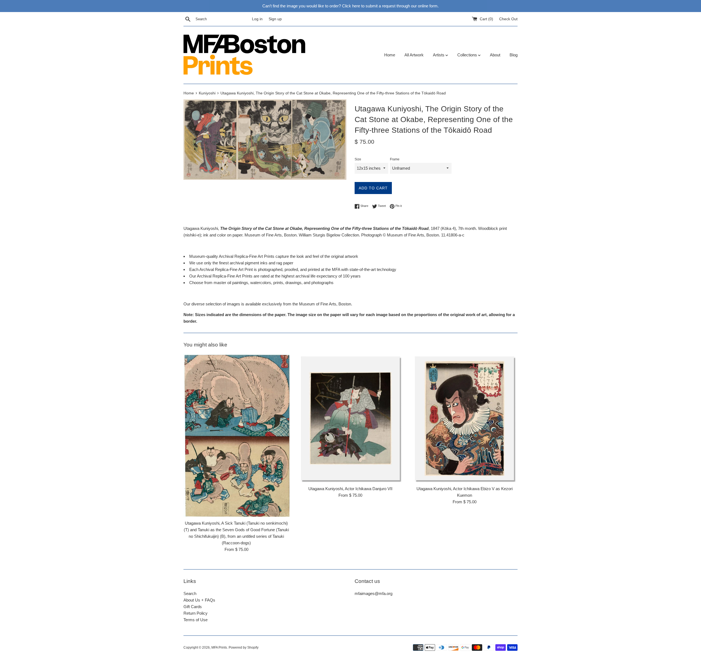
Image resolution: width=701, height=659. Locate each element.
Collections (467, 55)
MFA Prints (219, 647)
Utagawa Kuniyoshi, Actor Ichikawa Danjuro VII (350, 489)
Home (389, 55)
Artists (439, 55)
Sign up (275, 19)
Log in (257, 19)
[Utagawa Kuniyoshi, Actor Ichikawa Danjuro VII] (351, 418)
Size (358, 159)
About (495, 55)
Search (189, 593)
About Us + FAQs (199, 600)
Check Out (508, 19)
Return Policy (195, 613)
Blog (514, 55)
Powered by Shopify (243, 647)
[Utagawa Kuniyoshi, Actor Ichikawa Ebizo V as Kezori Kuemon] (465, 418)
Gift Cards (192, 606)
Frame (395, 159)
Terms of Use (195, 619)
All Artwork (414, 55)
